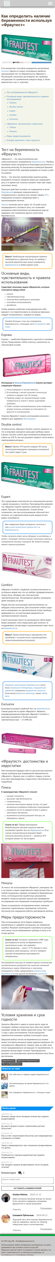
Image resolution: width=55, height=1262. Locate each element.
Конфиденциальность (25, 1241)
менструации (29, 419)
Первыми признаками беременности (22, 685)
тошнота (41, 691)
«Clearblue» (40, 324)
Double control (16, 107)
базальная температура (21, 688)
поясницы (30, 693)
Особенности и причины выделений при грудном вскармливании (22, 1156)
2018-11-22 (35, 1195)
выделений (31, 691)
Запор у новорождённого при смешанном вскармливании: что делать (26, 1147)
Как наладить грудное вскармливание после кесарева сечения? (24, 1166)
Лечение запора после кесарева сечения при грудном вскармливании (25, 1118)
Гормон (4, 205)
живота (19, 693)
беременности (38, 162)
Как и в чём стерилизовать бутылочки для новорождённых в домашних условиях (27, 1137)
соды (7, 327)
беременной (7, 192)
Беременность (8, 1061)
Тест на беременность (11, 1064)
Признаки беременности (28, 1061)
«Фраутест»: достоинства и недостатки (25, 124)
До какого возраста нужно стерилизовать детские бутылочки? (23, 1127)
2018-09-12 (41, 1215)
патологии (42, 974)
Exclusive (13, 119)
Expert (12, 111)
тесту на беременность (25, 383)
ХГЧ (46, 195)
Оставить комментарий (27, 1188)
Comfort (13, 115)
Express (12, 103)
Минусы (13, 131)
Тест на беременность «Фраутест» (22, 92)
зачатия (5, 71)
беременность (11, 265)
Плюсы (12, 127)
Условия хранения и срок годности (23, 140)
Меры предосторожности (19, 136)
